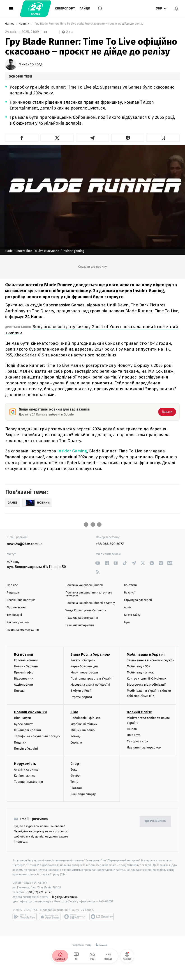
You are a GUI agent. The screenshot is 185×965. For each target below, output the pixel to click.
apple (49, 916)
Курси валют (23, 724)
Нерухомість (25, 764)
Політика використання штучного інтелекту (88, 594)
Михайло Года (31, 64)
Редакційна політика (21, 600)
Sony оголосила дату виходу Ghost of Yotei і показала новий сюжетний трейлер (91, 329)
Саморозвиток (137, 741)
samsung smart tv (101, 916)
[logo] (35, 8)
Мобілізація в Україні (146, 654)
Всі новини (23, 654)
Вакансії (129, 592)
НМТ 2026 (134, 735)
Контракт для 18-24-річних (146, 678)
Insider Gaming (72, 451)
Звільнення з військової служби (150, 660)
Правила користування (23, 629)
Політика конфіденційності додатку (90, 603)
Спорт (75, 764)
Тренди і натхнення (28, 782)
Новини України (26, 666)
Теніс (74, 782)
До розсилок (155, 821)
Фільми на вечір (82, 730)
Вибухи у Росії (80, 691)
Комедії (75, 736)
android (24, 916)
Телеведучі (14, 615)
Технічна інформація (79, 625)
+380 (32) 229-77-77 (38, 892)
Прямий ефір (24, 672)
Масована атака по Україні (90, 685)
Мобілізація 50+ (138, 666)
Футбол (75, 776)
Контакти (130, 585)
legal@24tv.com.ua (65, 897)
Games (10, 23)
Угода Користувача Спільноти (85, 610)
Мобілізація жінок (140, 672)
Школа (132, 729)
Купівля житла (24, 776)
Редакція (13, 592)
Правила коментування (81, 617)
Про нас (12, 585)
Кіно (74, 712)
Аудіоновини (23, 685)
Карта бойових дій (84, 666)
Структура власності (138, 600)
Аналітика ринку (26, 769)
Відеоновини (23, 678)
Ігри (127, 622)
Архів (127, 607)
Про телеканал (17, 607)
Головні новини (26, 660)
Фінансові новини (27, 730)
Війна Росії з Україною (90, 654)
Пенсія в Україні (26, 749)
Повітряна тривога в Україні (91, 678)
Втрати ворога (81, 697)
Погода (19, 691)
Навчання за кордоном (144, 747)
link (98, 563)
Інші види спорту (83, 794)
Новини (24, 23)
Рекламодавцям (18, 622)
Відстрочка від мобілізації (146, 685)
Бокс (73, 769)
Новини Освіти (139, 712)
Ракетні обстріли (82, 660)
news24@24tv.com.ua (25, 544)
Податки (20, 742)
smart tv (75, 916)
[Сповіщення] (176, 8)
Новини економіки (30, 712)
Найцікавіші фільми (85, 718)
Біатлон (76, 788)
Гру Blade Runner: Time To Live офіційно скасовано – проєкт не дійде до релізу (89, 23)
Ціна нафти (22, 718)
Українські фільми (83, 724)
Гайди (85, 8)
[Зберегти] (163, 137)
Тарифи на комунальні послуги (37, 736)
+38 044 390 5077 (110, 544)
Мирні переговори (84, 672)
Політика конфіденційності (84, 585)
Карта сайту (132, 615)
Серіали (76, 742)
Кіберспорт (65, 8)
